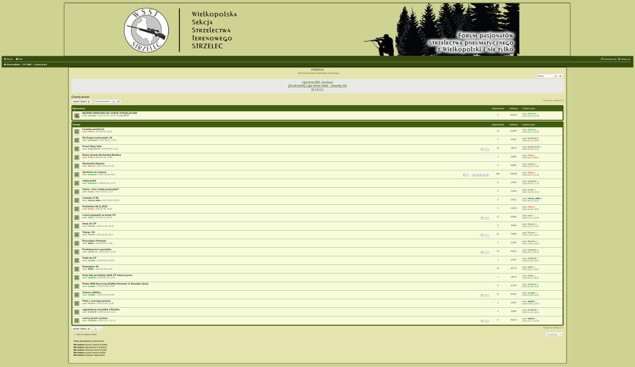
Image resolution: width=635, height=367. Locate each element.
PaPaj (90, 131)
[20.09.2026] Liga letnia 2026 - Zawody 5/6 (317, 85)
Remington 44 (90, 266)
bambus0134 (94, 149)
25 (484, 175)
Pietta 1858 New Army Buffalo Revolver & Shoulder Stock (115, 283)
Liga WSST (124, 115)
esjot (530, 215)
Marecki (91, 166)
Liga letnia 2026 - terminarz (317, 82)
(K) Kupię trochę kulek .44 (97, 137)
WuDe (91, 243)
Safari (90, 217)
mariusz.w (92, 252)
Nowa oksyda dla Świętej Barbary (101, 155)
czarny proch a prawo (94, 318)
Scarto (91, 192)
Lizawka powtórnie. (93, 129)
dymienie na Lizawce (94, 172)
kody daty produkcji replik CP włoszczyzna (107, 275)
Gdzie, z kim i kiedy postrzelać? (100, 189)
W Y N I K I (317, 89)
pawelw (531, 164)
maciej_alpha (94, 200)
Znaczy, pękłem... (92, 292)
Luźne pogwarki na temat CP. (99, 215)
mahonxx (92, 174)
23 (477, 175)
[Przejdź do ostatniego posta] (537, 113)
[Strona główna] (317, 29)
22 (473, 175)
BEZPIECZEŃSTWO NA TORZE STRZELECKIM (109, 113)
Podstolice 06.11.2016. (95, 206)
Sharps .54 (88, 232)
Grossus (92, 115)
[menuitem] (19, 59)
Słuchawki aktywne (93, 163)
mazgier (92, 260)
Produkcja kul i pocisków (96, 249)
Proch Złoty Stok (92, 146)
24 (480, 175)
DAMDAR (532, 258)
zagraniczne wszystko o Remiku (101, 309)
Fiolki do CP (89, 258)
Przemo (91, 226)
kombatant (92, 140)
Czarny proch (80, 96)
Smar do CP (89, 223)
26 (487, 175)
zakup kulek (89, 180)
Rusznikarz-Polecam (94, 240)
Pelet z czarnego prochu (96, 301)
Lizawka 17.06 (90, 198)
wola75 (531, 301)
